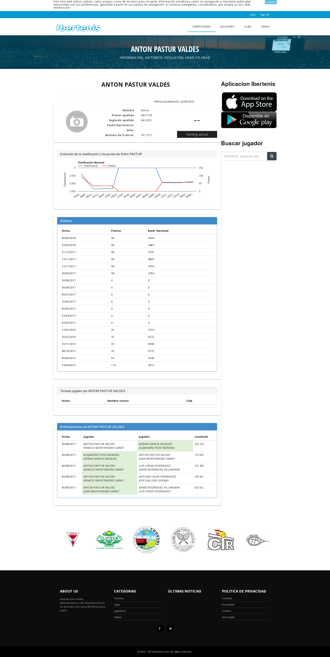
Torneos (119, 598)
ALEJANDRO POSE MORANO (157, 448)
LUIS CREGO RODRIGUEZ (155, 465)
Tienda (265, 26)
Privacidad (228, 604)
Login (253, 14)
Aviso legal (228, 617)
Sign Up (264, 14)
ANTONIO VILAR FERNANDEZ (157, 476)
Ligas (117, 604)
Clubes (118, 617)
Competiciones (201, 26)
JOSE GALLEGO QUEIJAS (154, 480)
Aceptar (271, 2)
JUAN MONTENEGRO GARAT (157, 458)
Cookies (226, 611)
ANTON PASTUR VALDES (99, 444)
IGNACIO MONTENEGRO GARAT (103, 448)
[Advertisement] (245, 187)
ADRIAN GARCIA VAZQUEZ (155, 444)
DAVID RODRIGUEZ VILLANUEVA (159, 469)
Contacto (227, 598)
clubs (248, 26)
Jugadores (227, 26)
